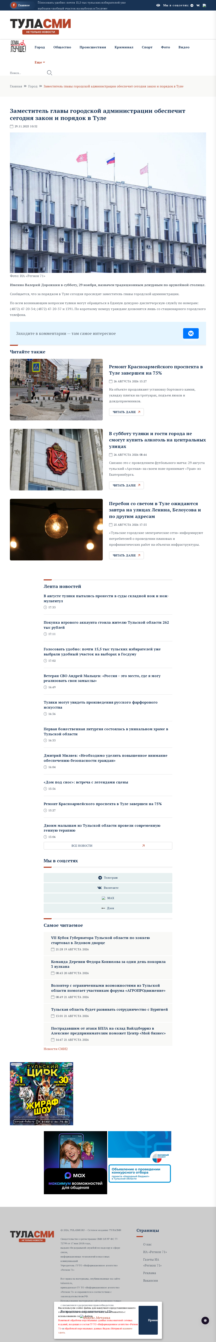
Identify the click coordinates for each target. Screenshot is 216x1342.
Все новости (82, 846)
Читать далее (124, 412)
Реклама (149, 1273)
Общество (62, 47)
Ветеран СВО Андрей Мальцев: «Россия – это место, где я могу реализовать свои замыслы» (102, 678)
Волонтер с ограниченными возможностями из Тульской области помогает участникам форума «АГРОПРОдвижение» (108, 988)
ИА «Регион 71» (155, 1252)
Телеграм (111, 878)
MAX (110, 898)
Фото (165, 47)
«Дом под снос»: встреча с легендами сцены (86, 782)
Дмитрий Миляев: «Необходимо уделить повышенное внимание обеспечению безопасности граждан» (105, 758)
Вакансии (150, 1280)
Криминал (124, 47)
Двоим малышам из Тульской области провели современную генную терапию (102, 828)
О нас (147, 1244)
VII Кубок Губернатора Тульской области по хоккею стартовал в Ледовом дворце (100, 940)
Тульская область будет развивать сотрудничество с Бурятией (109, 1009)
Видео (183, 47)
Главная (16, 86)
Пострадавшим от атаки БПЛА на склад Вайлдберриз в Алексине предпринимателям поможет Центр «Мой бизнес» (108, 1031)
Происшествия (93, 47)
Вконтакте (111, 888)
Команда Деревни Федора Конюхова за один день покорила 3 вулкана (108, 964)
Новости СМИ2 (56, 1048)
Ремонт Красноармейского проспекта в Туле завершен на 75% (156, 369)
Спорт (147, 47)
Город (40, 47)
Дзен (110, 908)
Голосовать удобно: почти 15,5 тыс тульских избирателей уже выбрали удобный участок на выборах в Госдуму (102, 651)
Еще (38, 62)
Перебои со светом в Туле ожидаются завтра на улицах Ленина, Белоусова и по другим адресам (155, 509)
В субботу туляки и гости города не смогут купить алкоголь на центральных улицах (157, 439)
